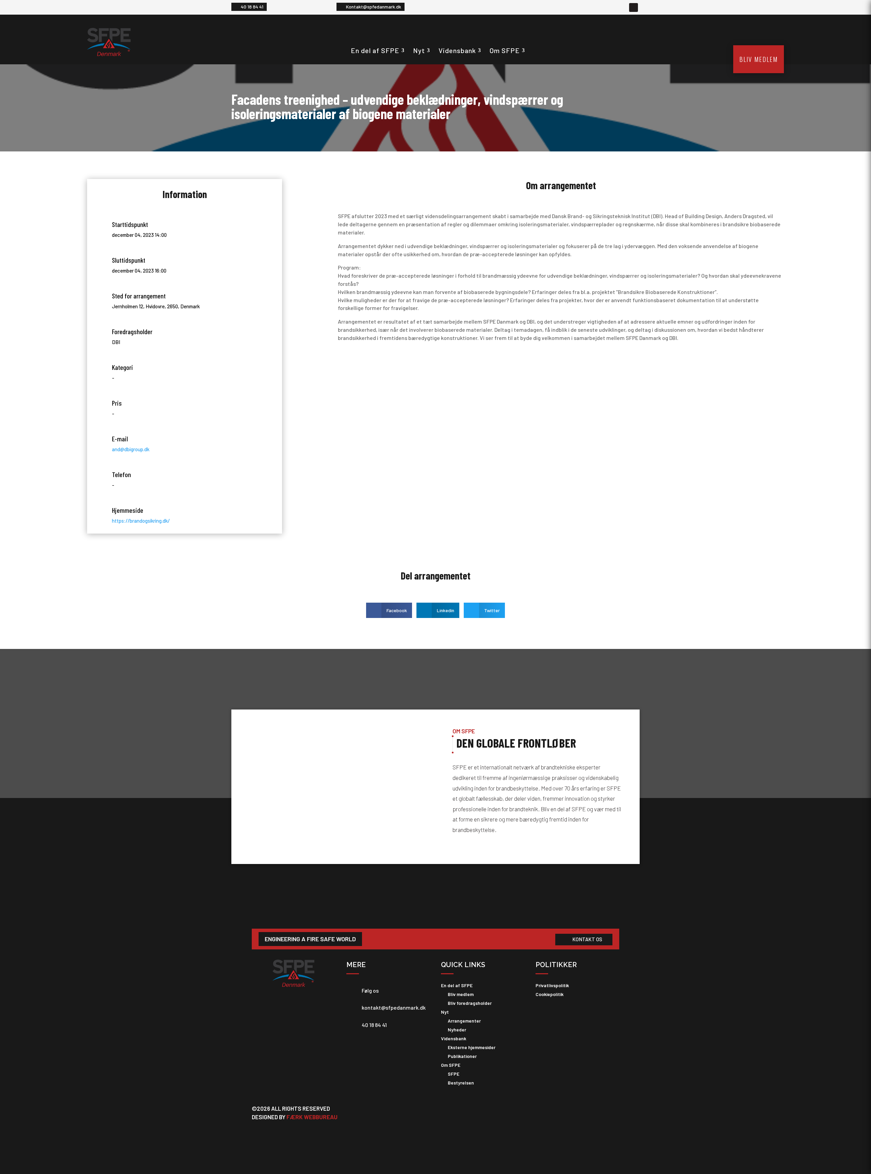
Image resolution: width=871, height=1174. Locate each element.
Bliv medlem (758, 59)
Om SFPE (505, 50)
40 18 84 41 (252, 7)
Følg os (370, 990)
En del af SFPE (375, 50)
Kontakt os (587, 939)
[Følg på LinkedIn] (633, 7)
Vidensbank (457, 50)
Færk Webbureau (312, 1116)
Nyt (419, 50)
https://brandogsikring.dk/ (141, 521)
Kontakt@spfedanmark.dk (373, 7)
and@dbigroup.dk (130, 449)
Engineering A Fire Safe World (310, 939)
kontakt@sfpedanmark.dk (394, 1007)
